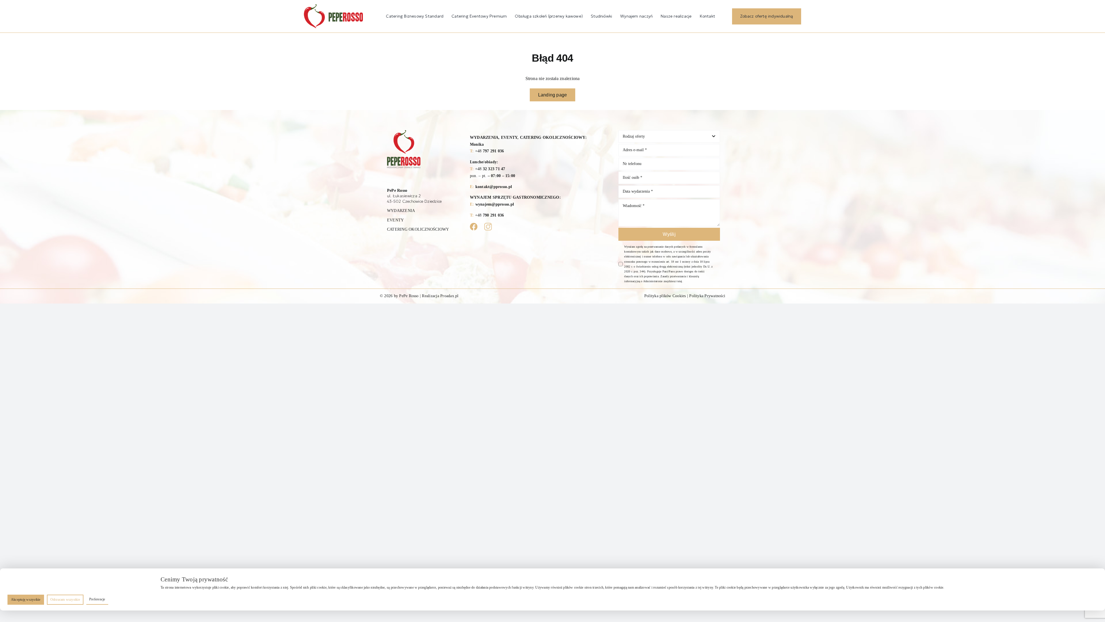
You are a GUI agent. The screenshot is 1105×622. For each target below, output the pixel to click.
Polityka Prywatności (707, 296)
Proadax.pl (449, 296)
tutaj (679, 281)
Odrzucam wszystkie (65, 600)
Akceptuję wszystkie (26, 600)
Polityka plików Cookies (665, 296)
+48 (489, 151)
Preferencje (97, 599)
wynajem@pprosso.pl (494, 204)
